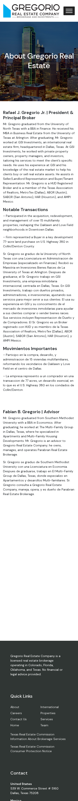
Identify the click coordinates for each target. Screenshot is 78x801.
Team (44, 725)
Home (14, 725)
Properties (48, 713)
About (14, 707)
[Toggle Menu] (69, 11)
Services (47, 719)
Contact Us (18, 719)
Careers (16, 713)
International (50, 707)
